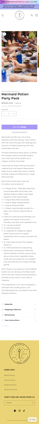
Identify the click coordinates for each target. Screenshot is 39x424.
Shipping (4, 106)
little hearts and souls (16, 420)
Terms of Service (10, 389)
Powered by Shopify (27, 420)
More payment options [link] (19, 132)
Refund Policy (9, 375)
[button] (2, 15)
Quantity (5, 109)
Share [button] (6, 326)
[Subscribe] (32, 402)
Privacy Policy (9, 380)
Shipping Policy (10, 385)
